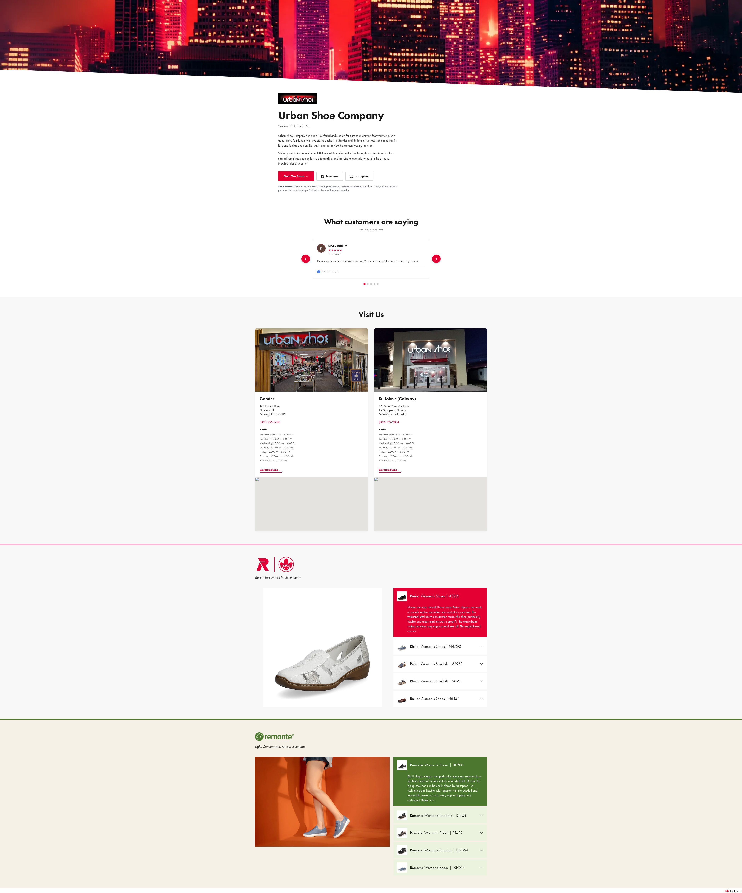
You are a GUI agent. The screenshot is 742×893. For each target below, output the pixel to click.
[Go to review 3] (371, 284)
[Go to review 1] (364, 284)
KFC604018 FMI (338, 246)
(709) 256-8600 (270, 422)
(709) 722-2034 (389, 422)
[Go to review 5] (378, 284)
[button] (733, 891)
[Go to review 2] (368, 284)
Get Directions (271, 470)
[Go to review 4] (374, 284)
